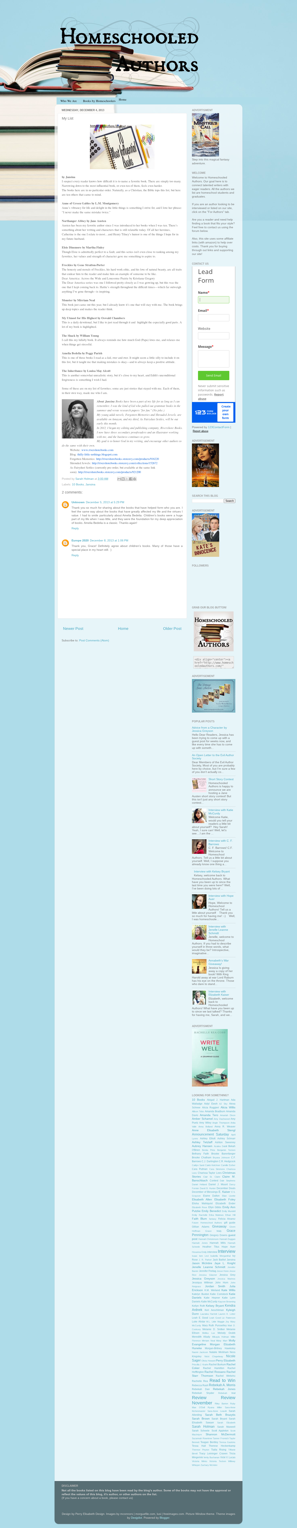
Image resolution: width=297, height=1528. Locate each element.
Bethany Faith (200, 1153)
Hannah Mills (218, 1243)
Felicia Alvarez (226, 1218)
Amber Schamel (202, 1118)
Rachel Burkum (217, 1364)
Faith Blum (199, 1218)
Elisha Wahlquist (202, 1203)
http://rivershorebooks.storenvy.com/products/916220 (127, 459)
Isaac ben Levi (200, 1256)
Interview (226, 1251)
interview (212, 1252)
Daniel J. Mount (218, 1184)
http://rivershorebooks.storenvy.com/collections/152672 (124, 463)
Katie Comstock (219, 1294)
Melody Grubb (226, 1333)
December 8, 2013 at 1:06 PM (109, 540)
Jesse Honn (223, 1271)
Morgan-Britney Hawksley (220, 1348)
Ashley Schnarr (226, 1138)
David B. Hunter (208, 1188)
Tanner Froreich (221, 1438)
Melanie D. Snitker (213, 1329)
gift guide (230, 1222)
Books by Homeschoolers (99, 101)
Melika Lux (208, 1333)
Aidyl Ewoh (210, 1103)
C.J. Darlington (210, 1161)
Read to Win (223, 1380)
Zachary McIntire (209, 1465)
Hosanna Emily (199, 1252)
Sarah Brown (201, 1418)
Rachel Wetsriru (225, 1375)
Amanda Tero (209, 1115)
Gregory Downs (218, 1235)
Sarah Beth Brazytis (220, 1414)
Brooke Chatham (201, 1157)
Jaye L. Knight (224, 1263)
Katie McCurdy (209, 1301)
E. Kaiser (224, 1191)
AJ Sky (223, 1103)
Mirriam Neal (208, 1340)
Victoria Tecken (217, 1461)
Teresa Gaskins (227, 1442)
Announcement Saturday (210, 1134)
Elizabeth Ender (225, 1203)
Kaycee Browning (227, 1301)
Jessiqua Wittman (202, 1282)
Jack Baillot (219, 1259)
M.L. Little (211, 1321)
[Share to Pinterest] (135, 479)
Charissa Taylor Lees (210, 1172)
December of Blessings (205, 1192)
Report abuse (200, 431)
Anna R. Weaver (225, 1126)
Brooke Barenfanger (223, 1153)
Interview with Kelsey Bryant (212, 871)
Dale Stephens (227, 1180)
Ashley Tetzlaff (202, 1142)
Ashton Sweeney (225, 1142)
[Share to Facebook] (131, 479)
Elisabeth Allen (202, 1199)
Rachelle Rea (200, 1381)
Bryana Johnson (221, 1157)
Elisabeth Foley (224, 1199)
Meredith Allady (201, 1336)
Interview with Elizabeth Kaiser (219, 993)
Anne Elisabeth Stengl (213, 1130)
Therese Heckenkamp (222, 1445)
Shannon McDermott (220, 1434)
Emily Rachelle (199, 1215)
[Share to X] (127, 479)
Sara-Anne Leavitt (216, 1411)
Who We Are (68, 101)
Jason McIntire (202, 1263)
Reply (75, 528)
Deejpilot (136, 1517)
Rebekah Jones (224, 1389)
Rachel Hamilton (213, 1368)
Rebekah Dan (201, 1389)
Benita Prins (208, 1150)
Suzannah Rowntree (202, 1438)
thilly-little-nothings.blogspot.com (97, 454)
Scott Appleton (220, 1430)
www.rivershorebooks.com (97, 450)
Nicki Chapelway (213, 1356)
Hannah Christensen (208, 1239)
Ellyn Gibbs (214, 1207)
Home (123, 628)
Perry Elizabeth (225, 1360)
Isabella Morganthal (220, 1256)
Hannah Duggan (227, 1239)
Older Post (172, 628)
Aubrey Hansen (202, 1146)
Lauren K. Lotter (226, 1314)
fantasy (212, 1219)
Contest (214, 1180)
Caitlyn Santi (198, 1165)
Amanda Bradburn (215, 1111)
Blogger (164, 1517)
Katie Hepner (212, 1297)
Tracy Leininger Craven (213, 1453)
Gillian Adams (200, 1226)
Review (199, 1397)
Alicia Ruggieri (210, 1107)
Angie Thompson (220, 1123)
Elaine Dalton (211, 1195)
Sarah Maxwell (226, 1426)
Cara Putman (199, 1169)
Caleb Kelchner (212, 1165)
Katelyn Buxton (200, 1294)
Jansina (90, 484)
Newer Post (73, 628)
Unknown (78, 502)
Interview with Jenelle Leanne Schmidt (218, 930)
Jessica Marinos (226, 1279)
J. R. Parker (205, 1259)
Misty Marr (221, 1340)
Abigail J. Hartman (218, 1099)
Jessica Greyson (203, 1278)
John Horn (221, 1282)
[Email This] (119, 479)
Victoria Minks (199, 1461)
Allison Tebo (198, 1111)
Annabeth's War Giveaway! (219, 962)
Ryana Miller (215, 1407)
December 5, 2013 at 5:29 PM (105, 502)
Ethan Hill (230, 1215)
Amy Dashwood (222, 1119)
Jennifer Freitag (207, 1271)
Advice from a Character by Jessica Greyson (209, 729)
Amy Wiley (205, 1122)
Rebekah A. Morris (222, 1385)
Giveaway (219, 1226)
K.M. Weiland (212, 1290)
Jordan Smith (215, 1286)
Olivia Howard (208, 1360)
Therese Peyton (200, 1449)
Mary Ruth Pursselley (214, 1325)
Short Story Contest (221, 779)
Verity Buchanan (211, 1457)
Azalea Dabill (220, 1146)
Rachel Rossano (214, 1371)
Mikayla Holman (220, 1337)
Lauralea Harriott (208, 1314)
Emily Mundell (228, 1211)
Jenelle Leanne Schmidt (208, 1267)
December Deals (226, 1188)
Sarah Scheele (201, 1430)
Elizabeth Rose (199, 1207)
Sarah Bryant (219, 1418)
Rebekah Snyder (203, 1393)
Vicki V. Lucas (227, 1457)
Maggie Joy (223, 1321)
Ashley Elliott (208, 1138)
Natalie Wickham (219, 1352)
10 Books (78, 484)
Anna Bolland (205, 1126)
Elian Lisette (229, 1196)
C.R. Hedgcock (227, 1161)
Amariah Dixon (227, 1115)
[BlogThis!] (123, 479)
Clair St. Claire (211, 1177)
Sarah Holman (203, 1426)
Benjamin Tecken (226, 1150)
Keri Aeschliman (214, 1310)
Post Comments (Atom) (94, 640)
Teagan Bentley (209, 1442)
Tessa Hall (199, 1445)
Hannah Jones (200, 1243)
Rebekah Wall (226, 1393)
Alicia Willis (228, 1107)
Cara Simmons (217, 1169)
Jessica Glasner (208, 1275)
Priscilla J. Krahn (200, 1364)
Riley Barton (221, 1403)
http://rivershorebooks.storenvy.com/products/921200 (109, 472)
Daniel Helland (199, 1184)
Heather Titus (210, 1246)
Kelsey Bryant (215, 1305)
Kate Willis (228, 1290)
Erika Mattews (216, 1215)
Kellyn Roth (198, 1305)
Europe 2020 (80, 540)
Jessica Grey (227, 1274)
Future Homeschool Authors (207, 1222)
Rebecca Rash (200, 1385)
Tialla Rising (218, 1449)
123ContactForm (219, 427)
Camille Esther (228, 1165)
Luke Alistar (198, 1321)
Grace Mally (213, 1231)
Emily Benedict (211, 1211)
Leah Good (215, 1318)
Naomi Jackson (200, 1352)
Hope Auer (228, 1246)
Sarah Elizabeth (226, 1422)
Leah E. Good (200, 1317)
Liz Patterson (228, 1318)
